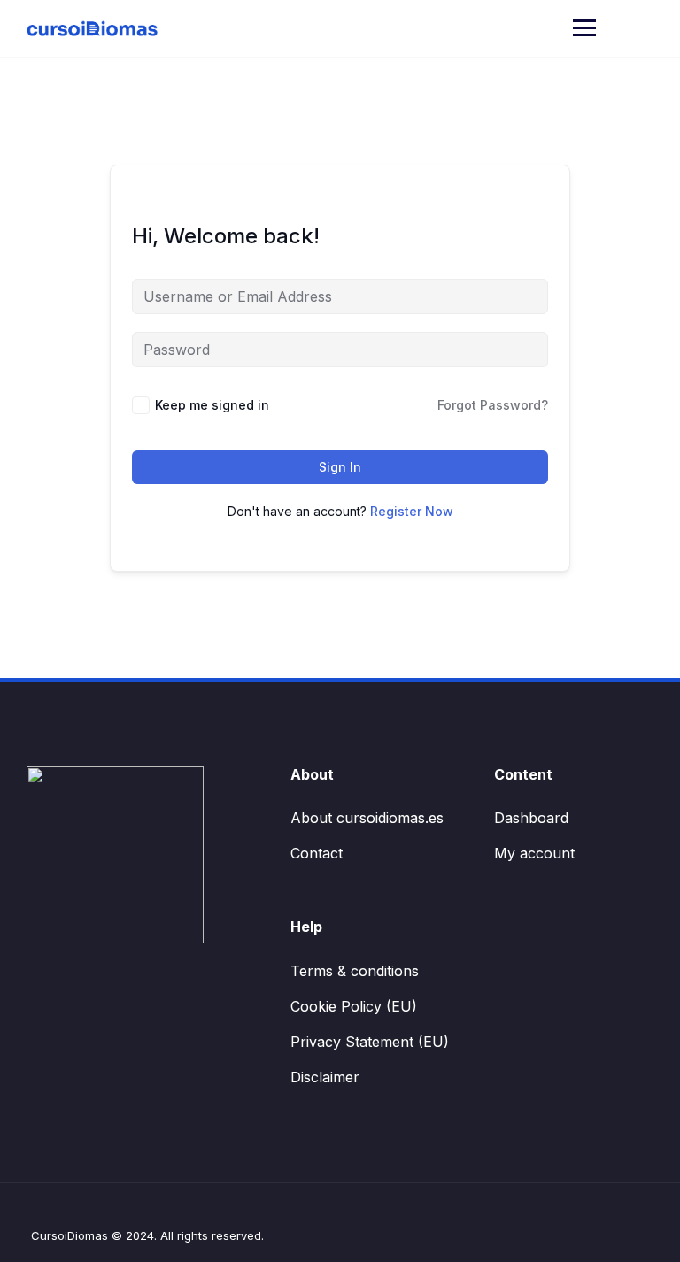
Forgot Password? (492, 404)
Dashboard (531, 818)
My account (534, 853)
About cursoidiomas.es (367, 818)
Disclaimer (324, 1077)
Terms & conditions (354, 971)
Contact (316, 853)
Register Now (411, 511)
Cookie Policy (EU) (353, 1006)
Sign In (340, 466)
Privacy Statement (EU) (369, 1041)
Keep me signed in (212, 404)
